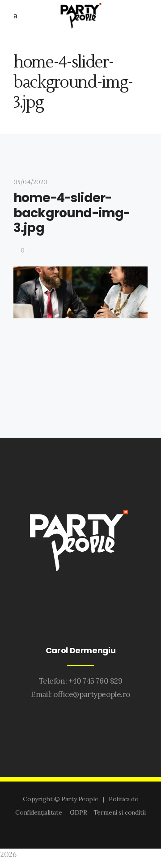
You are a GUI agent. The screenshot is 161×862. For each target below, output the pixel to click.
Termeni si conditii (119, 812)
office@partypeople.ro (91, 694)
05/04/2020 (30, 182)
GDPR (80, 812)
